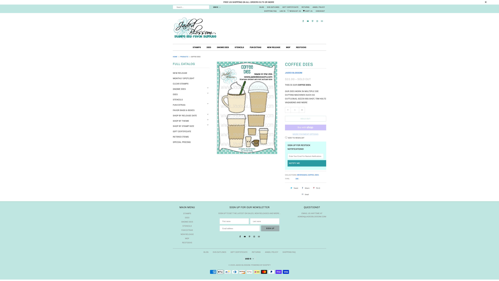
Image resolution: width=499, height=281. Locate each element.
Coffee (311, 175)
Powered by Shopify (261, 265)
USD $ (215, 7)
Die (297, 179)
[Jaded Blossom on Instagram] (317, 21)
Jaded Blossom (293, 73)
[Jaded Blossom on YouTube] (308, 21)
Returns (306, 7)
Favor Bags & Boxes (184, 110)
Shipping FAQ (270, 11)
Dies (209, 47)
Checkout (320, 11)
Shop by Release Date (185, 115)
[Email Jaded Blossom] (322, 21)
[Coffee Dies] (247, 108)
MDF (288, 47)
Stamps (197, 47)
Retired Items (181, 137)
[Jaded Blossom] (249, 29)
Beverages (302, 175)
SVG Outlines (273, 7)
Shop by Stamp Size (183, 126)
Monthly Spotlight (183, 78)
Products (184, 57)
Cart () (309, 11)
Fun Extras (255, 47)
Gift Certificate (290, 7)
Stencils (239, 47)
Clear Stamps (180, 83)
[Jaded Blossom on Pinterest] (312, 21)
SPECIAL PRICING (182, 142)
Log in (282, 11)
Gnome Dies (223, 47)
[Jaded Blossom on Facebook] (303, 21)
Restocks (301, 47)
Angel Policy (319, 7)
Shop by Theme (181, 121)
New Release (273, 47)
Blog (262, 7)
